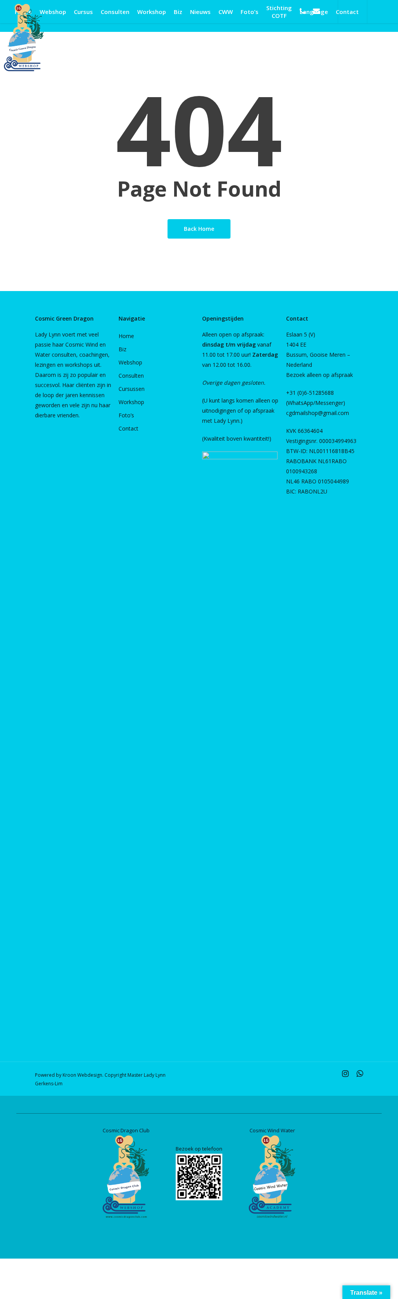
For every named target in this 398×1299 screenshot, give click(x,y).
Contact (128, 428)
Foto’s (126, 415)
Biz (122, 349)
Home (126, 336)
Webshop (130, 362)
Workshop (131, 402)
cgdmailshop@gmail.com (317, 413)
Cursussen (132, 388)
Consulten (131, 375)
